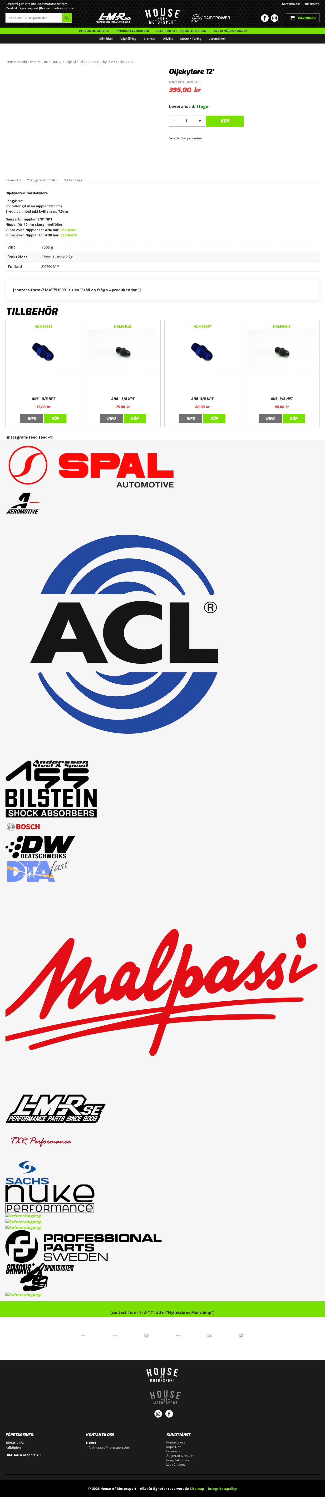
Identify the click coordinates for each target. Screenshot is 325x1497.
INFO (32, 418)
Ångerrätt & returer (180, 1455)
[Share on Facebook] (204, 138)
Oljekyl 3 (103, 61)
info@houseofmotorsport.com (108, 1447)
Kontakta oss (291, 4)
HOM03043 (282, 326)
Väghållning (128, 39)
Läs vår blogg (175, 1464)
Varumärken (217, 39)
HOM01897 (202, 326)
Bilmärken (106, 39)
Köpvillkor (173, 1447)
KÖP (225, 121)
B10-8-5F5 (68, 230)
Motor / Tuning (191, 39)
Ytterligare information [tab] (42, 180)
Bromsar (150, 39)
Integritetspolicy (177, 1460)
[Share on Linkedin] (209, 138)
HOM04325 (123, 326)
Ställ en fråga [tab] (73, 180)
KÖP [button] (55, 418)
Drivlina (168, 39)
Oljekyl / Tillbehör (79, 61)
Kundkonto (312, 4)
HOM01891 (43, 326)
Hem (9, 61)
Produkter (25, 61)
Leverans (173, 1451)
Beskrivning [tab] (13, 180)
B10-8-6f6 (68, 235)
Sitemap (197, 1488)
